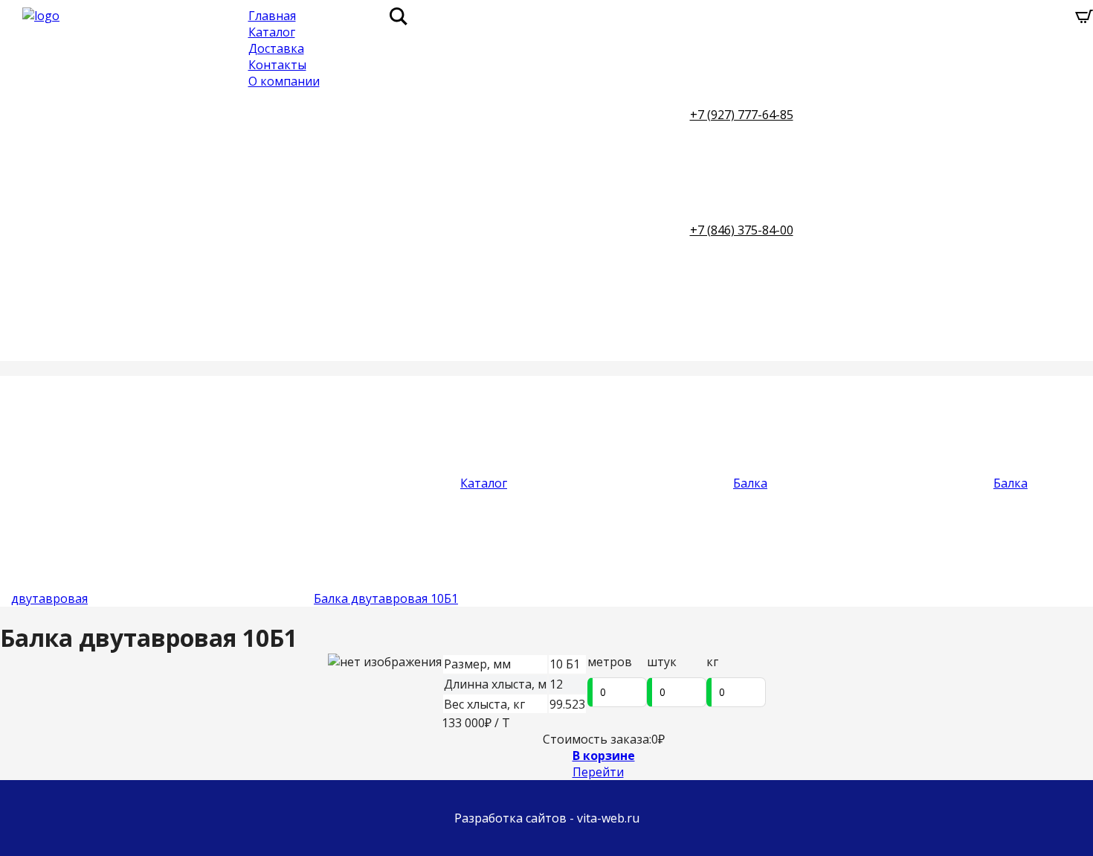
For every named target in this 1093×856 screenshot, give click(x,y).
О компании (284, 81)
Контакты (277, 65)
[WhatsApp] (904, 114)
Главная (272, 15)
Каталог (271, 32)
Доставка (276, 48)
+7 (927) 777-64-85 (741, 114)
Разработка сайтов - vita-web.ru (546, 818)
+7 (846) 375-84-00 (741, 230)
